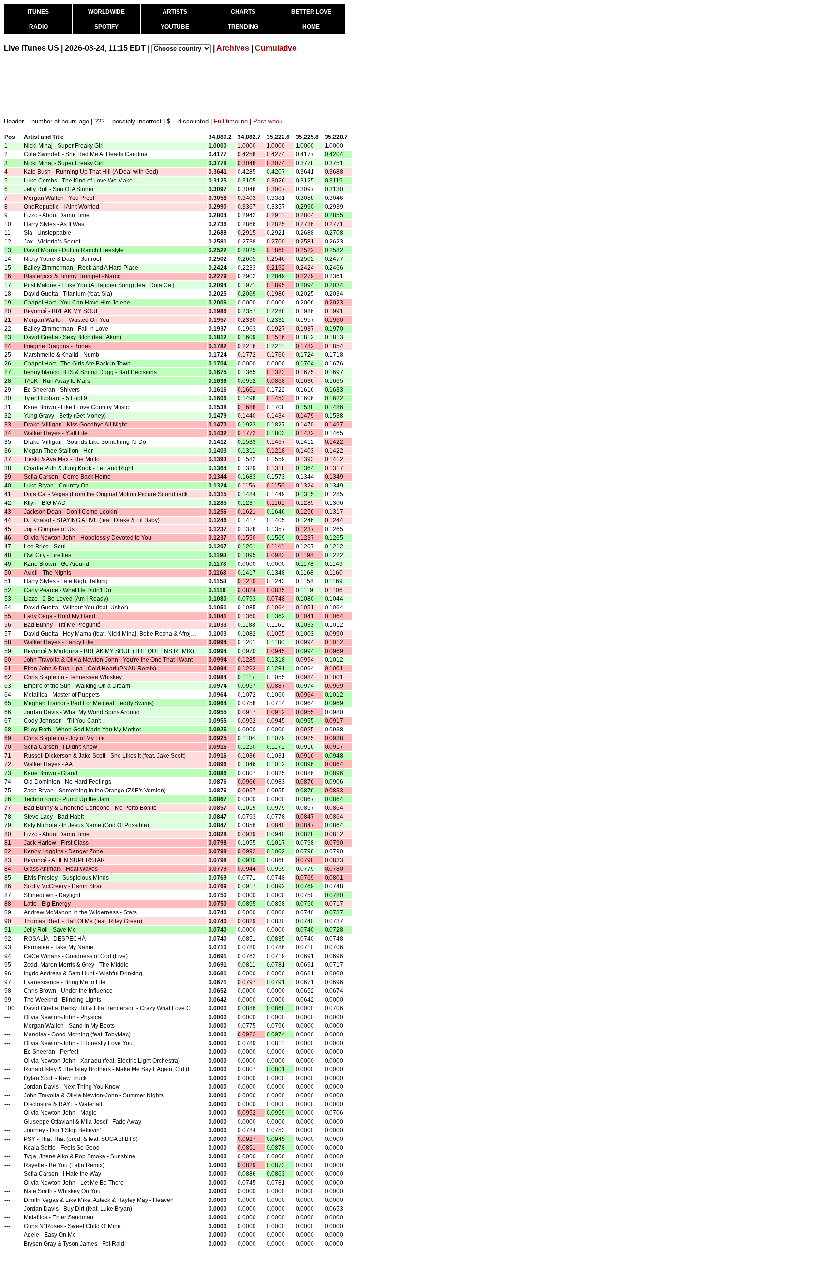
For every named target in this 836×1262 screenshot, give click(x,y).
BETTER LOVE (311, 11)
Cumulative (276, 48)
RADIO (38, 26)
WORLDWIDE (106, 11)
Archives (232, 48)
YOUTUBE (175, 26)
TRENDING (243, 26)
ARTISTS (175, 11)
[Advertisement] (180, 84)
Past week (268, 121)
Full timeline (231, 121)
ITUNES (38, 11)
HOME (311, 26)
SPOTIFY (106, 26)
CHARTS (243, 11)
